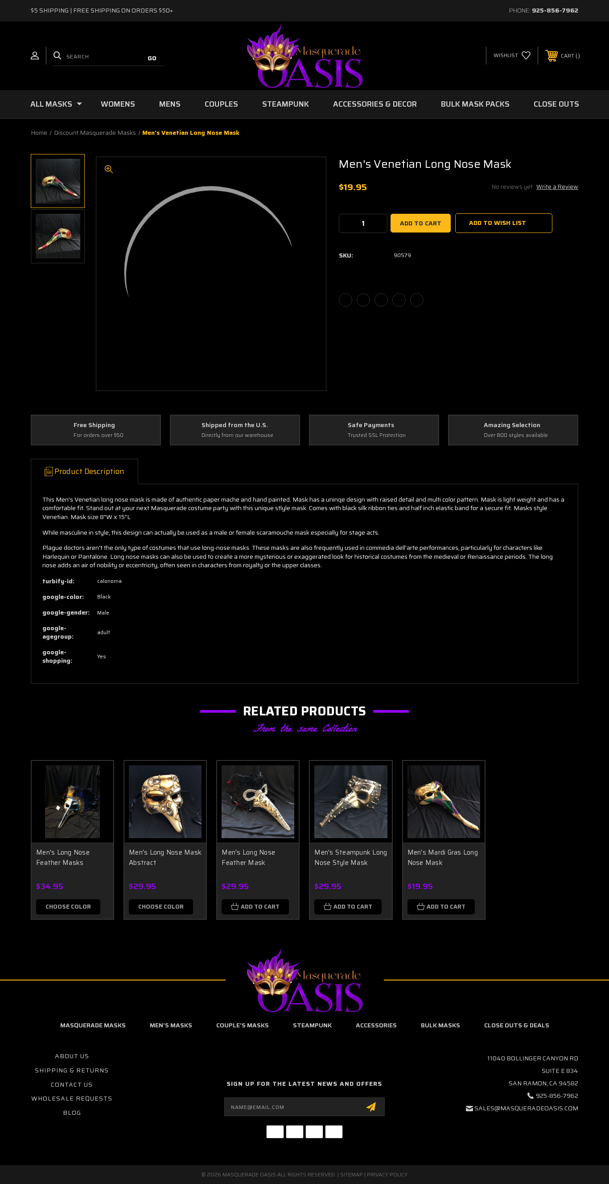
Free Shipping (94, 425)
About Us (72, 1056)
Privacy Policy (387, 1174)
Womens (118, 104)
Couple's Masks (242, 1025)
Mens (170, 104)
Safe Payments (371, 425)
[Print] (381, 300)
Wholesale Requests (71, 1098)
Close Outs (556, 104)
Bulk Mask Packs (475, 104)
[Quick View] (95, 779)
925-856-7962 (555, 10)
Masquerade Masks (93, 1025)
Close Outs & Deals (516, 1025)
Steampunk (285, 104)
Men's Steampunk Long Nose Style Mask (350, 857)
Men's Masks (171, 1025)
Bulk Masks (440, 1025)
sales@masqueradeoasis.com (526, 1108)
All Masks (51, 104)
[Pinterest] (417, 300)
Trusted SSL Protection (377, 435)
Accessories (376, 1025)
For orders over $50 (98, 435)
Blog (72, 1113)
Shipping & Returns (72, 1070)
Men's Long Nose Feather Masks (63, 857)
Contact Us (72, 1084)
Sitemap (351, 1174)
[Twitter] (399, 300)
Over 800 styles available (516, 435)
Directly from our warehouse (237, 435)
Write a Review (557, 186)
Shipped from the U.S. (235, 425)
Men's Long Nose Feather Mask (248, 857)
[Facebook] (345, 300)
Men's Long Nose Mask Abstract (165, 857)
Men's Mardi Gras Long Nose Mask (442, 857)
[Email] (363, 300)
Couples (221, 104)
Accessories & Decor (375, 104)
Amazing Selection (512, 425)
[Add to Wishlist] (95, 802)
